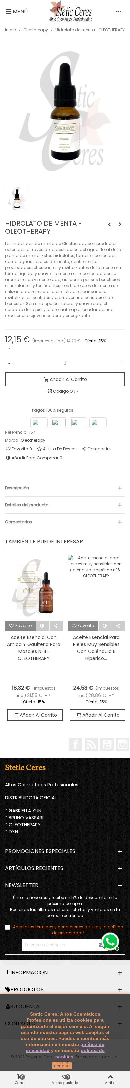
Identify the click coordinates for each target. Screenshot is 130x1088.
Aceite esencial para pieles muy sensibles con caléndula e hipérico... (96, 648)
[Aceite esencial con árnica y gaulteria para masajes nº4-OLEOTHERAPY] (34, 588)
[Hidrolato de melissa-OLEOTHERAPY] (109, 224)
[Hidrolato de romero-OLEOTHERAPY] (120, 224)
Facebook (75, 744)
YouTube (107, 744)
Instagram (122, 744)
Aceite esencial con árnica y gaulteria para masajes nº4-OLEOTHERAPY (33, 648)
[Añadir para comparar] (43, 626)
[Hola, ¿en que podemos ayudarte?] (109, 940)
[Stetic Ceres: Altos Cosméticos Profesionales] (70, 11)
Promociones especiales (40, 851)
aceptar (62, 1065)
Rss (91, 744)
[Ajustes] (118, 11)
